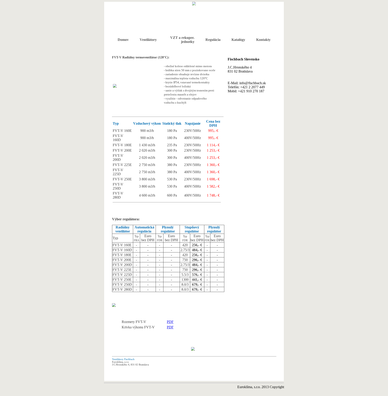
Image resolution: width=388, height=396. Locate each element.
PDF (170, 322)
